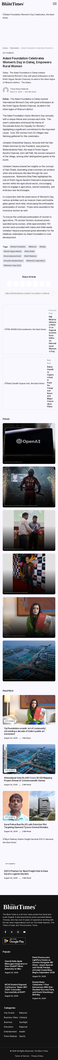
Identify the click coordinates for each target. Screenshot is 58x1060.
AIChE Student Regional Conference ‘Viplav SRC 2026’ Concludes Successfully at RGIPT (16, 988)
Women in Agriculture (36, 261)
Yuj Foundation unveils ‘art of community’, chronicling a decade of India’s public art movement (25, 731)
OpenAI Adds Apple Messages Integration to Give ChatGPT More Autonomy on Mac (16, 965)
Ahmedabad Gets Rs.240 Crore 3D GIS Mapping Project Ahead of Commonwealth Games (13, 679)
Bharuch (33, 247)
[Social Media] (5, 932)
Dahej (43, 247)
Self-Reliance (30, 256)
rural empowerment (13, 256)
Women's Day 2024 (13, 265)
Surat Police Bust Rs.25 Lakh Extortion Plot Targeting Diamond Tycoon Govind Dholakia (26, 825)
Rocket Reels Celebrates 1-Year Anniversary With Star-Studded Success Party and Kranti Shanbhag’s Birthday (16, 592)
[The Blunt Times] (12, 3)
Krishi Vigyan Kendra (13, 251)
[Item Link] (29, 443)
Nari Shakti (30, 251)
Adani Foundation (18, 247)
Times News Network (19, 89)
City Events (14, 48)
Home (5, 48)
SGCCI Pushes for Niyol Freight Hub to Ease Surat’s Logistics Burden (26, 872)
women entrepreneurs (14, 261)
